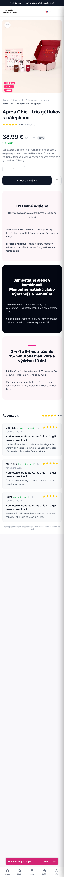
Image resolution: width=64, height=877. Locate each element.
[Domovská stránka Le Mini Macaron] (9, 11)
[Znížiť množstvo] (6, 169)
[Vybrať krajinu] (48, 11)
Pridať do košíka (27, 180)
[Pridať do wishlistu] (7, 25)
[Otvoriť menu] (58, 11)
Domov (6, 100)
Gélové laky (19, 100)
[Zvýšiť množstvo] (21, 169)
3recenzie (30, 124)
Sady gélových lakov (38, 100)
